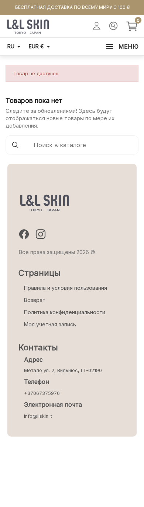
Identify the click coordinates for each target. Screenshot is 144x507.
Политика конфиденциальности (64, 312)
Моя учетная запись (50, 324)
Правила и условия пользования (65, 288)
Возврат (34, 300)
